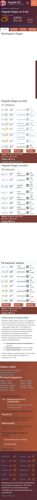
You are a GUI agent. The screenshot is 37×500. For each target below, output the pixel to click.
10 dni (17, 151)
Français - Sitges (6, 383)
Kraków (23, 456)
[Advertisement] (18, 80)
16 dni (23, 29)
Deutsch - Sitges (26, 381)
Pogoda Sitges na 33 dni (12, 162)
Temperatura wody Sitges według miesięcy (18, 25)
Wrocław (23, 461)
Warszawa (5, 456)
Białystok (5, 479)
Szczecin (5, 470)
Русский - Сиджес (27, 388)
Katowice (23, 475)
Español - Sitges (26, 385)
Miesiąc (32, 29)
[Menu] (28, 3)
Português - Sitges (7, 388)
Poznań (4, 465)
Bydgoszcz (24, 470)
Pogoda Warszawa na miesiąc (15, 440)
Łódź (3, 461)
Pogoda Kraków (10, 444)
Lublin (4, 475)
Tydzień (14, 29)
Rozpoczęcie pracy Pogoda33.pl (16, 400)
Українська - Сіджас (7, 390)
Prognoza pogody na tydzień (10, 370)
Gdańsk (23, 465)
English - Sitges (6, 381)
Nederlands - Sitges (7, 385)
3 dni (4, 29)
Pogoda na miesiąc (7, 375)
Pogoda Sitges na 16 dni (8, 372)
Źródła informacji (8, 496)
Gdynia (22, 479)
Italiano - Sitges (25, 383)
